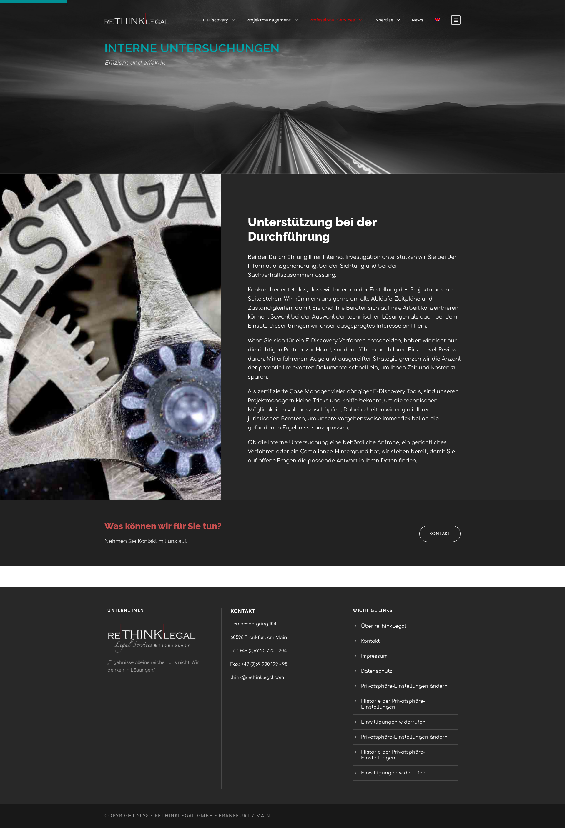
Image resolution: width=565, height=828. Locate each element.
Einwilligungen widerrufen (393, 722)
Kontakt (370, 641)
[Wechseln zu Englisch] (437, 25)
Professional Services (332, 20)
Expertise (383, 20)
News (417, 20)
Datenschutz (376, 671)
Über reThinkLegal (384, 626)
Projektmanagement (268, 20)
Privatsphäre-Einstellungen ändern (404, 686)
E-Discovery (215, 20)
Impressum (374, 656)
